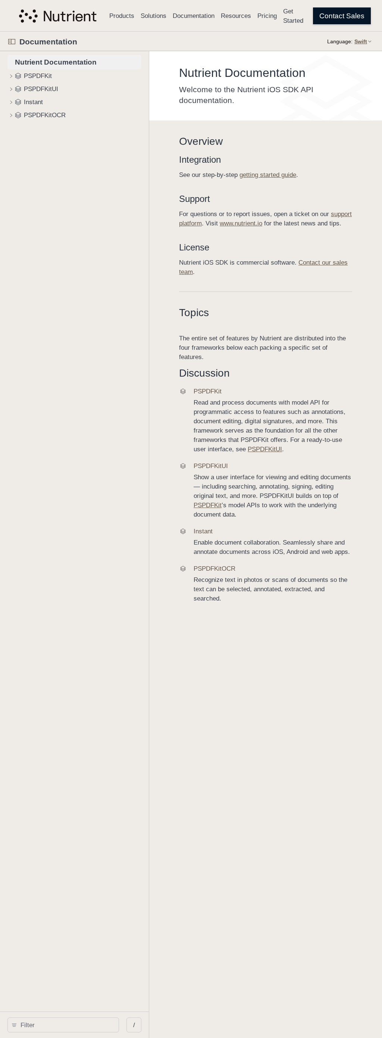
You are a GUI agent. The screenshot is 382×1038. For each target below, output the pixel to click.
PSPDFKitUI (265, 449)
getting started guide (267, 174)
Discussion (204, 373)
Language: (340, 41)
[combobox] (66, 1025)
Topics (194, 312)
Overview (201, 141)
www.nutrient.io (241, 223)
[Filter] (66, 1025)
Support (194, 199)
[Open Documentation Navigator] (11, 41)
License (194, 247)
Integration (200, 160)
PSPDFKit (208, 505)
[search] (63, 1024)
